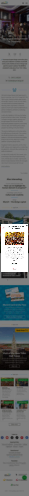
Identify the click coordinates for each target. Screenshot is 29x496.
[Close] (27, 225)
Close (14, 269)
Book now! (14, 263)
